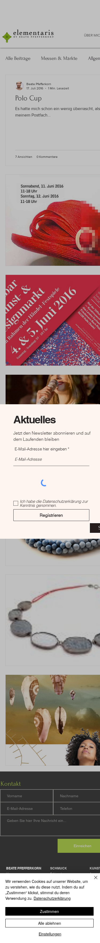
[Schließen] (92, 880)
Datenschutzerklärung (52, 898)
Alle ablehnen (49, 923)
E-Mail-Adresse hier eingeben (41, 449)
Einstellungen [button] (50, 934)
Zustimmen (49, 911)
